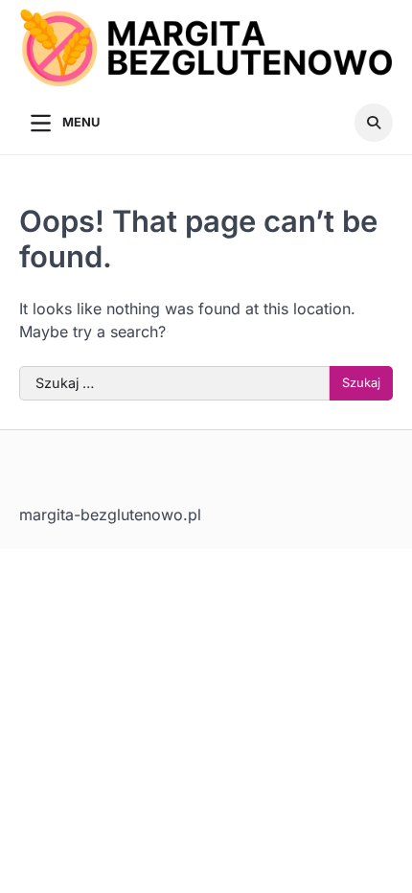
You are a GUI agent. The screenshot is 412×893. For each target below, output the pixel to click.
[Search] (374, 122)
